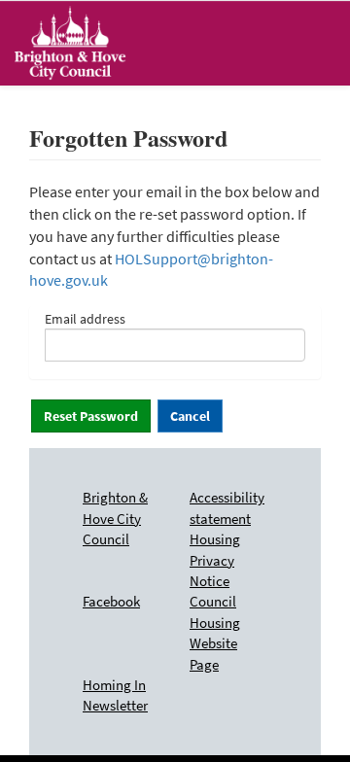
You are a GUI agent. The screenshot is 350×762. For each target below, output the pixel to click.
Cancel (190, 416)
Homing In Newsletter (115, 694)
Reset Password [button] (91, 416)
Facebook (111, 601)
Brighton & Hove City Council (115, 518)
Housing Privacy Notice (215, 560)
